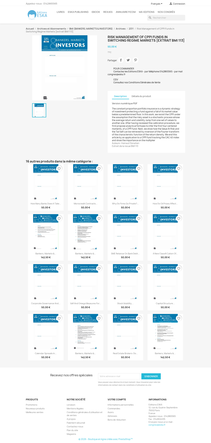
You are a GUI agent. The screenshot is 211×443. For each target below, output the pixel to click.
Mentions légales (75, 408)
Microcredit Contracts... (85, 203)
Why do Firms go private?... (125, 203)
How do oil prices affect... (165, 203)
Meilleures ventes (34, 412)
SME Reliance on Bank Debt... (125, 253)
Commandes (114, 408)
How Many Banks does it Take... (46, 203)
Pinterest (135, 60)
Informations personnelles (121, 404)
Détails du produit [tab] (141, 96)
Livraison (71, 404)
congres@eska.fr (157, 424)
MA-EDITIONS (146, 12)
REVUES (108, 12)
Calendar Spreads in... (46, 353)
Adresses (112, 416)
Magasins (71, 434)
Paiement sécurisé (76, 422)
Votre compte (117, 399)
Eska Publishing (78, 12)
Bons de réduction (117, 419)
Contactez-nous (75, 426)
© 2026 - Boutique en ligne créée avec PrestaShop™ (106, 439)
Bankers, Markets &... (45, 253)
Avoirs (111, 412)
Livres (61, 12)
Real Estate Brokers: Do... (125, 353)
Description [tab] (120, 96)
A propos (71, 419)
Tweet (128, 60)
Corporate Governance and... (45, 303)
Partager (121, 60)
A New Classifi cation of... (165, 253)
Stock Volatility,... (125, 303)
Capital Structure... (165, 303)
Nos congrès (166, 12)
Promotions (31, 404)
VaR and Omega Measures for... (85, 303)
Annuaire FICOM (126, 12)
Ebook (96, 12)
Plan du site (72, 430)
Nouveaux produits (35, 408)
